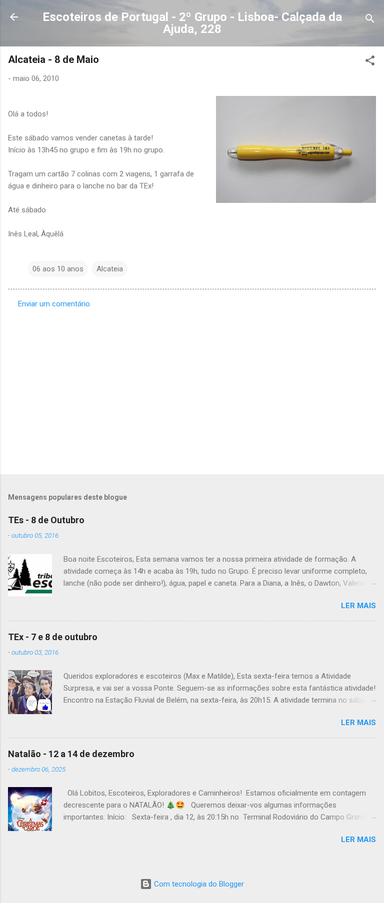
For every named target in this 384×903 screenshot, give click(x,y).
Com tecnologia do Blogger (198, 884)
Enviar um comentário (54, 303)
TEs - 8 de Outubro (46, 520)
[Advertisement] (192, 388)
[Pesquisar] (370, 20)
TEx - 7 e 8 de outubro (53, 637)
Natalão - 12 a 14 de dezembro (71, 754)
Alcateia (109, 268)
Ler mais (358, 605)
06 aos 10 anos (58, 268)
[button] (370, 62)
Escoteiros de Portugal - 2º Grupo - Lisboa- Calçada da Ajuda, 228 (192, 23)
